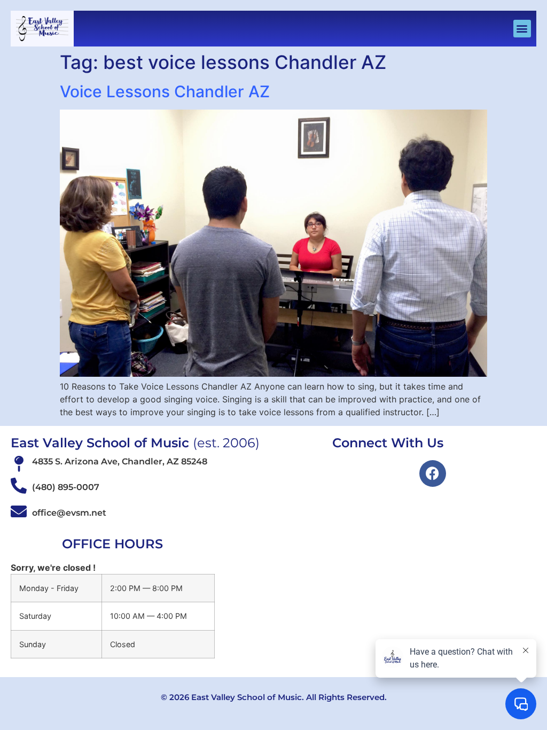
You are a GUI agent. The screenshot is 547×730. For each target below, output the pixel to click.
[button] (522, 28)
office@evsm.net (69, 513)
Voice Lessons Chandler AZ (165, 91)
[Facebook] (432, 473)
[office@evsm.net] (19, 511)
